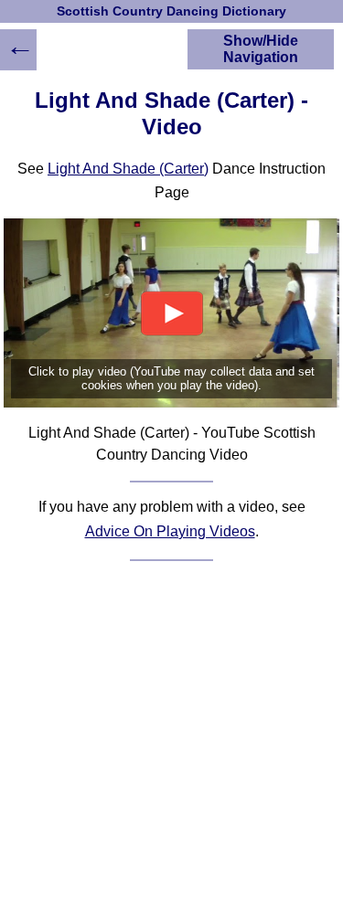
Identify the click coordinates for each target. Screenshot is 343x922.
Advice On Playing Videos (170, 531)
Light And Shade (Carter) (128, 168)
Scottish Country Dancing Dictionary (171, 11)
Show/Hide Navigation (260, 49)
